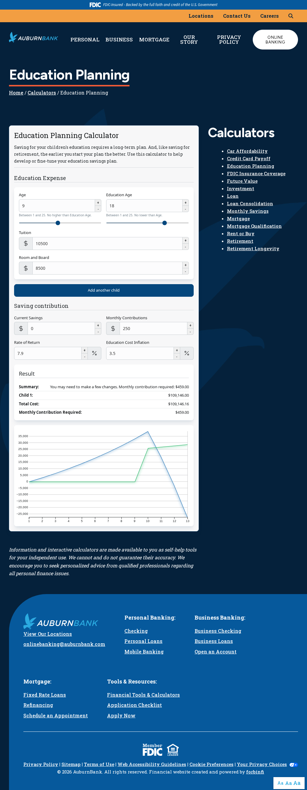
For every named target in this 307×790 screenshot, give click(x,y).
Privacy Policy (229, 40)
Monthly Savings (248, 211)
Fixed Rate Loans (44, 695)
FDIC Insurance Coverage (256, 173)
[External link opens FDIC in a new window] (152, 750)
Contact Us (237, 16)
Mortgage (238, 218)
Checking (136, 631)
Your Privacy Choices (262, 764)
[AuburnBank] (33, 37)
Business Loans (214, 641)
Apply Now (121, 715)
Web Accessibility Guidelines (152, 764)
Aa (280, 783)
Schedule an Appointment (55, 715)
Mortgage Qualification (254, 226)
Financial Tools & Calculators (143, 695)
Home (16, 92)
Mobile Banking (144, 651)
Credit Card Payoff (248, 158)
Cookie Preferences (211, 764)
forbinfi (255, 772)
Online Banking (275, 39)
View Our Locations (47, 634)
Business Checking (218, 631)
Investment (240, 188)
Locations (201, 16)
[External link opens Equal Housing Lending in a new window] (173, 750)
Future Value (242, 181)
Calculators (42, 92)
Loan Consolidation (250, 203)
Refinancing (38, 705)
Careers (269, 16)
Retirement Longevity (253, 248)
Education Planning (250, 166)
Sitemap (71, 764)
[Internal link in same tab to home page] (64, 621)
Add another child (104, 290)
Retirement (240, 241)
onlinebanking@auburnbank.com (64, 644)
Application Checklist (134, 705)
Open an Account (216, 651)
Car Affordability (247, 151)
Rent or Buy (241, 233)
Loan (233, 196)
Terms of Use (99, 764)
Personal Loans (143, 641)
